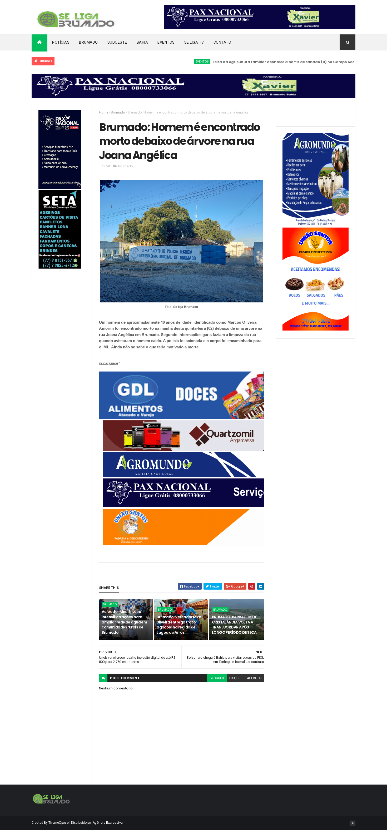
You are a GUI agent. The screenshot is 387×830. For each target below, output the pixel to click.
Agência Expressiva (108, 822)
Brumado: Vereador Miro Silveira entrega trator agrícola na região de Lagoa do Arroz (179, 624)
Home (103, 112)
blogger (217, 678)
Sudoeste (117, 42)
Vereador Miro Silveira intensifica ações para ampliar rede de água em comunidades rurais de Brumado (124, 622)
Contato (222, 42)
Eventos (166, 42)
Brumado (88, 42)
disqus (234, 678)
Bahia (142, 42)
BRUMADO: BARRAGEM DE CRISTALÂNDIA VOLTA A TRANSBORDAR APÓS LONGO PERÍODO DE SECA (234, 624)
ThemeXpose (58, 822)
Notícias (61, 42)
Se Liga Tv (194, 42)
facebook (254, 678)
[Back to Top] (352, 823)
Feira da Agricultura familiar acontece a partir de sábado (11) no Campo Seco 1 (267, 61)
